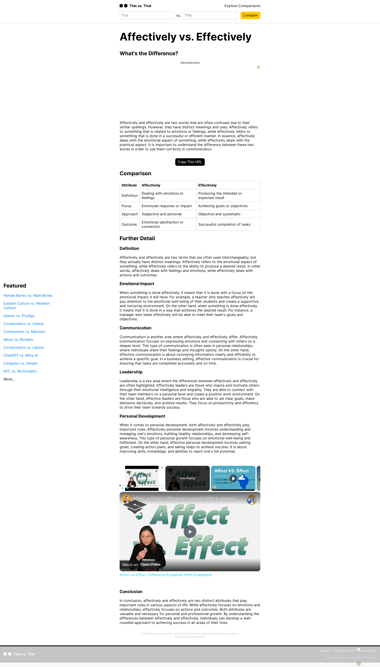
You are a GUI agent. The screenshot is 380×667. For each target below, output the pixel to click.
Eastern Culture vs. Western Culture (26, 305)
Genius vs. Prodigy (19, 315)
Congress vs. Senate (21, 363)
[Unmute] (127, 488)
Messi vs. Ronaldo (18, 339)
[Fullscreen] (161, 488)
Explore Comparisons (242, 6)
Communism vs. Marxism (24, 331)
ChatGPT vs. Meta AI (21, 355)
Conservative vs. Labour (24, 347)
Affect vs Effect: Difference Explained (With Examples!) (184, 498)
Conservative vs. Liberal (24, 323)
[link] (126, 499)
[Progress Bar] (142, 485)
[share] (252, 503)
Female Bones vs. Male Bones (28, 295)
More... (9, 379)
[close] (358, 649)
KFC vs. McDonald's (20, 371)
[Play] (122, 488)
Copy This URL (190, 162)
